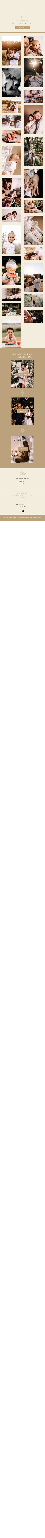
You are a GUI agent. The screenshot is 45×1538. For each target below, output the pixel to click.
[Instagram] (22, 511)
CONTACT (22, 481)
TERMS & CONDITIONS (22, 479)
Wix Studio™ (38, 517)
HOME (22, 484)
